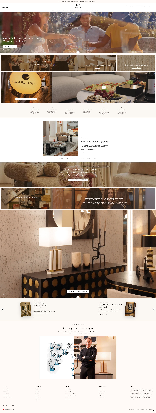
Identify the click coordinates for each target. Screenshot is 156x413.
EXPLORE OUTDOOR (10, 46)
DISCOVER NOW (26, 199)
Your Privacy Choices (7, 397)
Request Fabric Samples (70, 393)
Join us (82, 152)
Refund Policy (6, 391)
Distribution (74, 158)
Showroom (87, 10)
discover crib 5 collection (78, 179)
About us (36, 391)
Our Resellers (68, 399)
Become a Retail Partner (131, 6)
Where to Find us (102, 391)
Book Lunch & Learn (39, 64)
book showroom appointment (26, 99)
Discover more (104, 205)
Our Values (37, 395)
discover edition (103, 314)
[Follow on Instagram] (6, 405)
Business (102, 10)
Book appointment (5, 7)
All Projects (97, 67)
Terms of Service (6, 395)
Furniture (58, 10)
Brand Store (89, 158)
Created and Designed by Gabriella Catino (147, 409)
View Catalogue (38, 316)
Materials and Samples (136, 67)
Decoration (73, 10)
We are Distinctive (38, 397)
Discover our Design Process (78, 324)
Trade (61, 158)
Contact (95, 158)
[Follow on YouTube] (13, 405)
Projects (36, 401)
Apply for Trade (140, 6)
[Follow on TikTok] (16, 405)
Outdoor (80, 10)
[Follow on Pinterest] (9, 405)
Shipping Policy (6, 393)
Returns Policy (102, 393)
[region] (78, 32)
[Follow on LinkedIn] (19, 405)
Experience (67, 158)
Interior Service (82, 158)
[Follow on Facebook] (3, 405)
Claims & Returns (102, 397)
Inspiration (95, 10)
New (53, 10)
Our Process (37, 393)
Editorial (67, 397)
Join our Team (37, 399)
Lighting (65, 10)
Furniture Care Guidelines (70, 395)
